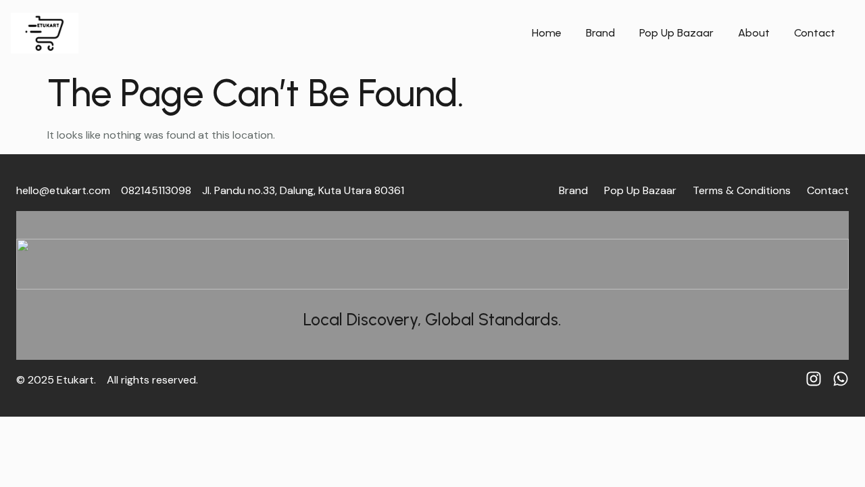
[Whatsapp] (841, 379)
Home (547, 32)
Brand (600, 32)
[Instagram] (814, 379)
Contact (814, 32)
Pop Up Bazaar (676, 32)
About (754, 32)
